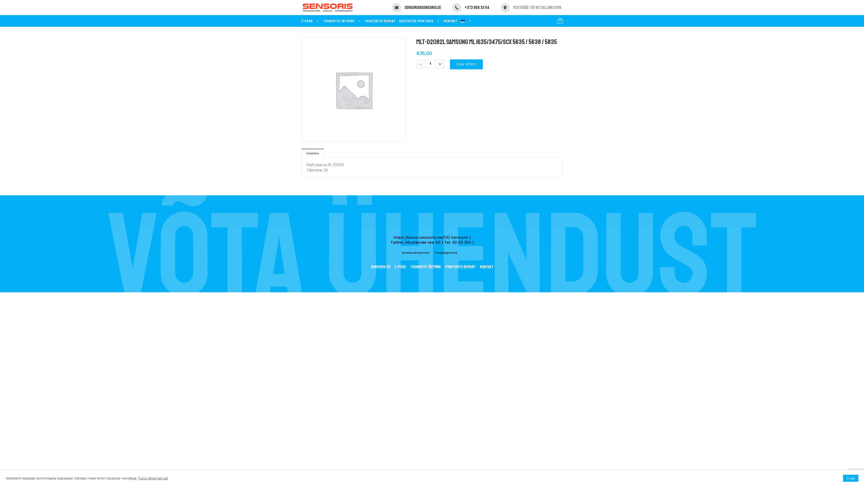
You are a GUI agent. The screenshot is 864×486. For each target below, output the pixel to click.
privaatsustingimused (415, 252)
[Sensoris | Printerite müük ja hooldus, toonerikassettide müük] (328, 7)
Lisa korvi (466, 64)
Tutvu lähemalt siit (153, 478)
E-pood (307, 21)
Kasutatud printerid (416, 21)
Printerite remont (380, 21)
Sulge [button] (850, 478)
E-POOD (400, 266)
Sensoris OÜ (380, 266)
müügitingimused (446, 252)
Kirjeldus (312, 153)
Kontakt (450, 21)
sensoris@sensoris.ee (423, 7)
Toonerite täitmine (339, 21)
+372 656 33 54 (477, 7)
